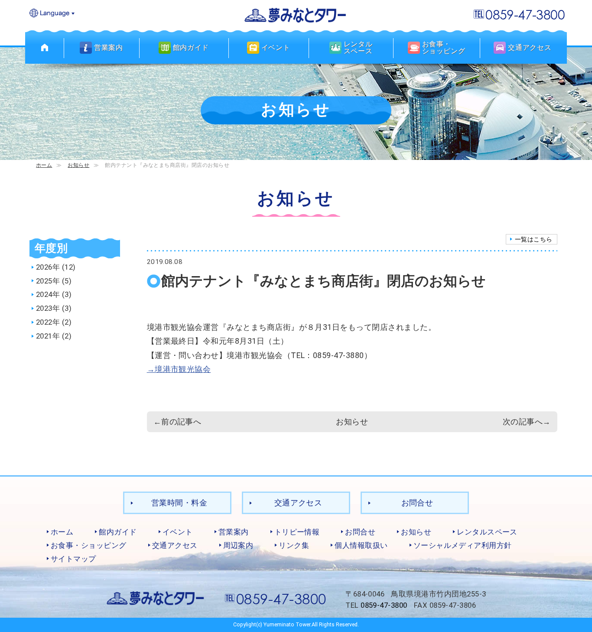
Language (52, 14)
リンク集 (294, 545)
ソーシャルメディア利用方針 (462, 545)
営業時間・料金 (179, 502)
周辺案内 (238, 545)
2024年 (48, 294)
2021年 (48, 336)
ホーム (44, 165)
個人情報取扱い (361, 545)
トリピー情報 (297, 532)
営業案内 (233, 532)
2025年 (48, 281)
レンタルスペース (487, 532)
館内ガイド (118, 532)
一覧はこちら (534, 239)
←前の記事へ (177, 421)
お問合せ (417, 502)
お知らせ (78, 165)
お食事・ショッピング (89, 545)
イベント (178, 532)
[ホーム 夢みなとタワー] (44, 48)
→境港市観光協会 (179, 369)
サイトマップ (73, 558)
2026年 (48, 267)
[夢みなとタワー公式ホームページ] (296, 14)
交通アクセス (298, 502)
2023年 (48, 308)
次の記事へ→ (527, 421)
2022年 (48, 322)
